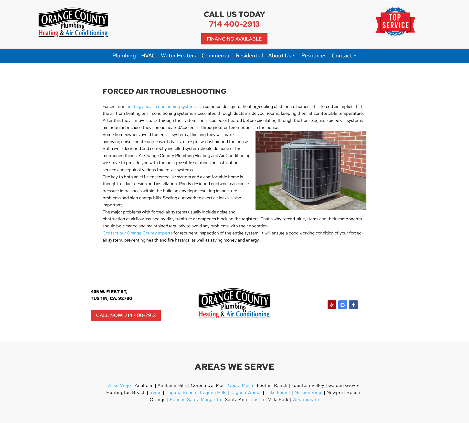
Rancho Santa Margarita (195, 399)
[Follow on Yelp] (332, 304)
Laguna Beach (181, 392)
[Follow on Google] (342, 304)
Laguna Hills (213, 392)
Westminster (306, 399)
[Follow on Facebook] (353, 304)
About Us (279, 56)
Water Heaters (178, 56)
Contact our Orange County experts (137, 233)
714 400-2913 (234, 24)
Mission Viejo (308, 392)
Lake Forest (278, 392)
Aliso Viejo (119, 385)
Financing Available (234, 39)
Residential (249, 56)
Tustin (257, 399)
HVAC (148, 56)
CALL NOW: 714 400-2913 (126, 315)
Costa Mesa (240, 385)
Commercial (216, 56)
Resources (313, 56)
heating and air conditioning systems (162, 106)
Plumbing (124, 56)
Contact (342, 56)
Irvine (155, 392)
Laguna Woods (245, 392)
